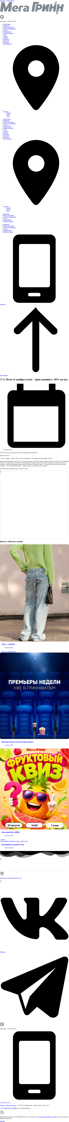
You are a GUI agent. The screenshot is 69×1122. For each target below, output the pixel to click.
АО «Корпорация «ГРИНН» (9, 1108)
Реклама (5, 38)
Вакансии (6, 39)
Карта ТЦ (6, 41)
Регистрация (7, 24)
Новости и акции (8, 33)
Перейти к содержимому (7, 0)
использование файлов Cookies (47, 1117)
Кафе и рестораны (8, 27)
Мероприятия (7, 31)
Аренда (5, 36)
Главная (2, 1105)
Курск (8, 114)
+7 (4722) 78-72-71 (5, 1102)
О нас (5, 35)
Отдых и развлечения (9, 28)
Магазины (6, 25)
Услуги (5, 30)
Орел (8, 116)
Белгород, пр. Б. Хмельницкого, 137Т (11, 878)
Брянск (9, 113)
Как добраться (7, 44)
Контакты (6, 42)
